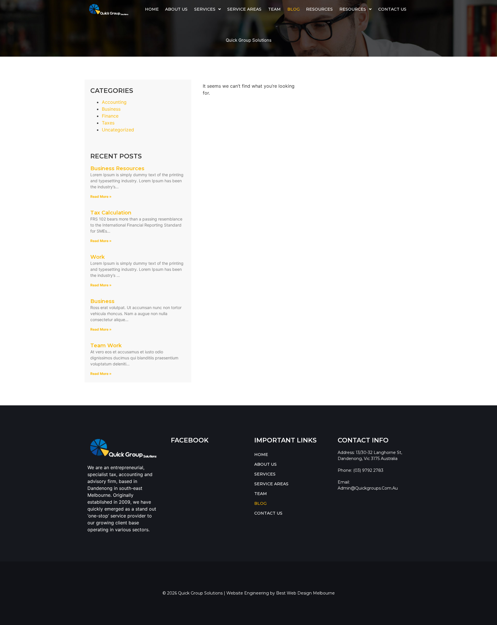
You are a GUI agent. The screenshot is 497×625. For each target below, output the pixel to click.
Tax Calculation (110, 213)
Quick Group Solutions (249, 40)
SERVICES (204, 9)
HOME (152, 9)
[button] (207, 9)
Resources (319, 9)
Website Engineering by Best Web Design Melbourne (280, 593)
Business (111, 109)
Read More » (101, 196)
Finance (110, 116)
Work (97, 257)
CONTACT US (392, 9)
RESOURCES (352, 9)
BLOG (293, 9)
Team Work (106, 345)
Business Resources (117, 168)
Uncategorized (118, 130)
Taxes (108, 123)
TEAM (274, 9)
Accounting (114, 102)
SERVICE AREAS (244, 9)
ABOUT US (176, 9)
